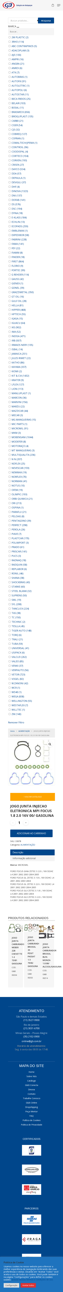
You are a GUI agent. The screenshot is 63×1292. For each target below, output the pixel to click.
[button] (50, 744)
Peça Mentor (31, 1111)
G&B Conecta (31, 1085)
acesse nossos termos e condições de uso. (32, 1279)
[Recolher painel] (18, 27)
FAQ (31, 1115)
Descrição (18, 852)
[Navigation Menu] (58, 5)
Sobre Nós (32, 1076)
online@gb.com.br (31, 1041)
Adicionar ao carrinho (31, 833)
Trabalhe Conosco (31, 1098)
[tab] (32, 852)
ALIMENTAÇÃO (24, 731)
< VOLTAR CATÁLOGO (33, 797)
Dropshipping (31, 1107)
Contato (31, 1093)
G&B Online (31, 1102)
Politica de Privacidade (31, 1124)
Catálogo (31, 1080)
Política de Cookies (32, 1120)
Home (31, 1072)
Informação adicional (24, 858)
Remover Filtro (16, 722)
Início (12, 731)
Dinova (31, 1089)
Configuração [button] (11, 1285)
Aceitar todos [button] (28, 1285)
